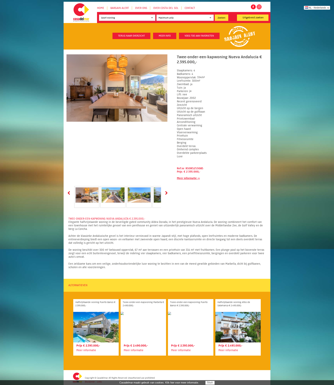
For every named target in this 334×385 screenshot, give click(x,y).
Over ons (141, 8)
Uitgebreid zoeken (253, 17)
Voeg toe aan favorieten (199, 35)
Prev (69, 193)
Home (100, 8)
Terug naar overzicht (131, 35)
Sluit (210, 382)
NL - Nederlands (317, 7)
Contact (190, 8)
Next (166, 193)
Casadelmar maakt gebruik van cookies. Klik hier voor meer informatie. (159, 382)
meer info (165, 35)
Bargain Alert (119, 8)
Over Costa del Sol (165, 8)
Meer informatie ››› (188, 178)
